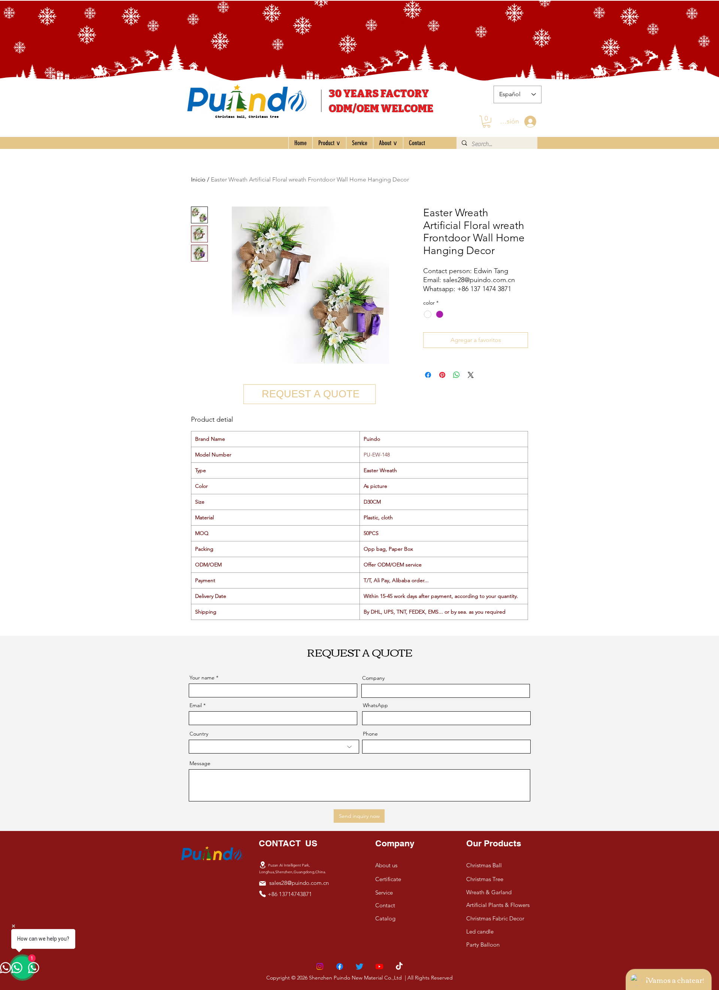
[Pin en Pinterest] (442, 374)
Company (373, 678)
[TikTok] (399, 966)
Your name (202, 677)
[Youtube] (379, 966)
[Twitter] (359, 966)
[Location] (262, 865)
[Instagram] (319, 966)
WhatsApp (375, 705)
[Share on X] (470, 374)
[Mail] (262, 883)
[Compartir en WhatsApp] (456, 374)
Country (198, 733)
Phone (370, 733)
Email (195, 705)
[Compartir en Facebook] (428, 374)
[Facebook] (339, 966)
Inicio (198, 179)
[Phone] (262, 894)
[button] (486, 122)
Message (199, 763)
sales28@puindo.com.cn (299, 882)
